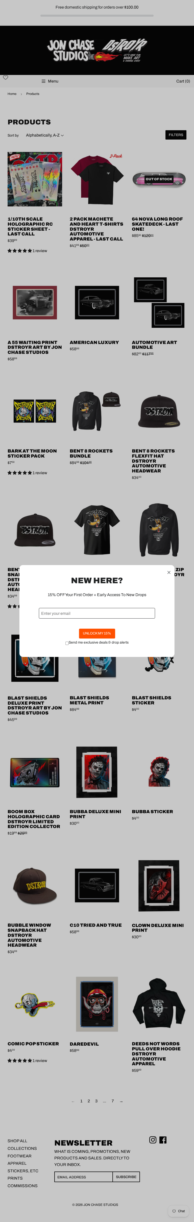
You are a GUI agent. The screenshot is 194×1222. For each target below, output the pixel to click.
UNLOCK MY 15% (97, 633)
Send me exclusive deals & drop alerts (99, 642)
